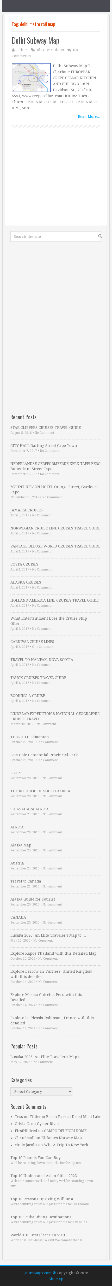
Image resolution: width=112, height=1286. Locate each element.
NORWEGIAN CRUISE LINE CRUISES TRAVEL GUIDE (55, 528)
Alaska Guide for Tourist (32, 899)
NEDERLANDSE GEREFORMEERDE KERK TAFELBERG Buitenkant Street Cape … (55, 466)
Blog (41, 50)
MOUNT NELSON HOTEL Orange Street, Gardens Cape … (53, 489)
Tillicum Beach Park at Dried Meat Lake (65, 1117)
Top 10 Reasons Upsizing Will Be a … (44, 1199)
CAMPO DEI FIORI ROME (65, 1131)
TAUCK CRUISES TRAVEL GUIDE (38, 678)
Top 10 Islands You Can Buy (35, 1158)
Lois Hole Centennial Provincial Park (44, 755)
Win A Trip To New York (66, 1145)
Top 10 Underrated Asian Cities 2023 (43, 1176)
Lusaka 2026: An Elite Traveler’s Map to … (48, 935)
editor (21, 50)
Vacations (55, 50)
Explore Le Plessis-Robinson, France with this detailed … (52, 1020)
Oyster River (48, 1124)
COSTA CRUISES (24, 564)
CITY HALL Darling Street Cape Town (43, 445)
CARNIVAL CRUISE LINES (32, 641)
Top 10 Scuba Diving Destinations (40, 1217)
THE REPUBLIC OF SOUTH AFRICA (40, 791)
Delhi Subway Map (35, 40)
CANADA (18, 917)
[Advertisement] (56, 182)
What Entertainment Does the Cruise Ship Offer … (48, 621)
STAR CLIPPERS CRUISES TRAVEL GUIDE (45, 427)
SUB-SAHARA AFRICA (29, 809)
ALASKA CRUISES (25, 582)
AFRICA (17, 827)
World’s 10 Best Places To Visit (37, 1235)
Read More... (89, 116)
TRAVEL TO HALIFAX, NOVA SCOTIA (41, 660)
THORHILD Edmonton (29, 737)
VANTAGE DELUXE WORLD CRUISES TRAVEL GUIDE (55, 546)
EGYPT (16, 773)
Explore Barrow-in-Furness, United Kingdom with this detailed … (51, 974)
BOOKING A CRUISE (27, 696)
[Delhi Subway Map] (31, 77)
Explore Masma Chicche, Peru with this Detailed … (46, 997)
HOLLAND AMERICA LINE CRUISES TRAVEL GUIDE (54, 600)
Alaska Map (20, 845)
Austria (17, 863)
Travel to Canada (25, 881)
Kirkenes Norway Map (61, 1138)
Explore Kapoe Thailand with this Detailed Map (53, 953)
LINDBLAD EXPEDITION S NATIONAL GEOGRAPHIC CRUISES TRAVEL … (55, 716)
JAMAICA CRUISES (26, 510)
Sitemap (56, 1279)
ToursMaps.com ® (39, 1273)
